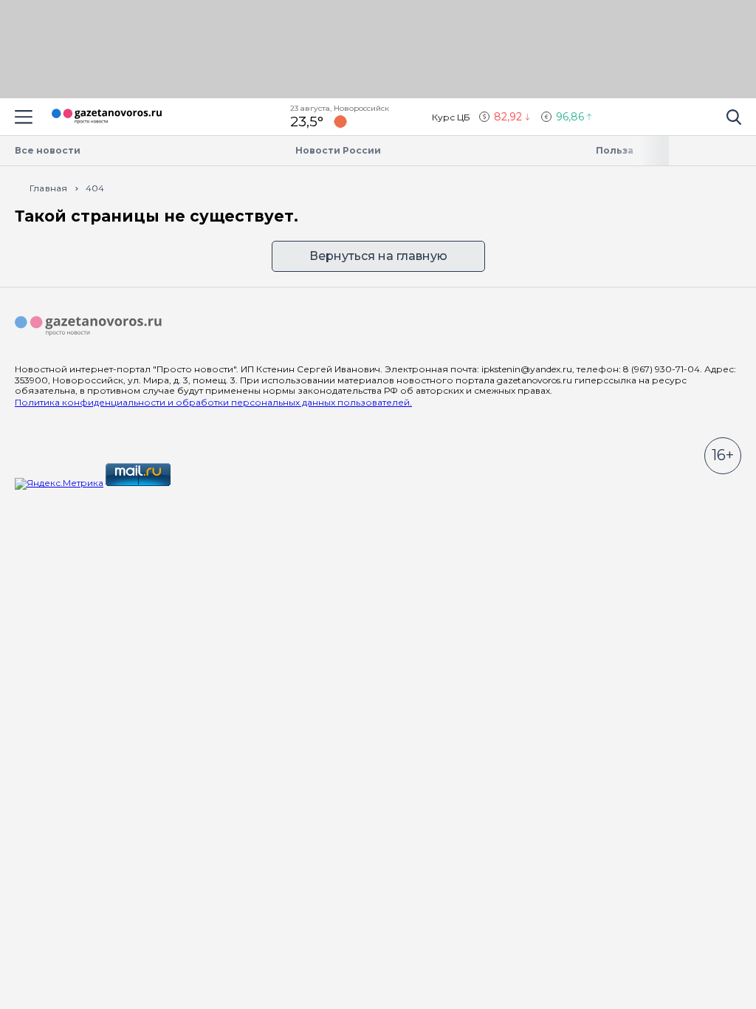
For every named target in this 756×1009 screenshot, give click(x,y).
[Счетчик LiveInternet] (205, 482)
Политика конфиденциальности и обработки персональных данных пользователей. (213, 402)
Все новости (47, 150)
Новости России (338, 150)
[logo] (88, 326)
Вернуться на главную (378, 256)
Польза (614, 150)
